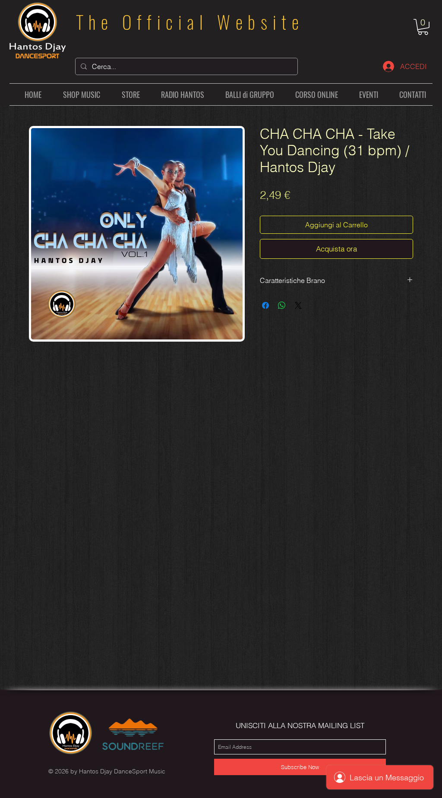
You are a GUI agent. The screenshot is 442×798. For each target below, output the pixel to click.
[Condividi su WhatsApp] (282, 305)
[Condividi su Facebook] (265, 305)
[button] (423, 27)
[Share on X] (298, 305)
